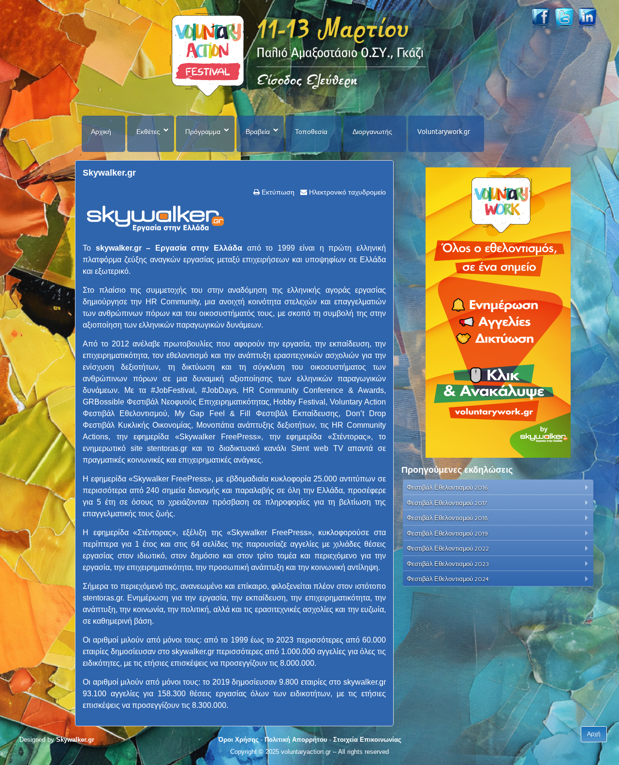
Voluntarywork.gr (443, 131)
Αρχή (594, 734)
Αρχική (101, 131)
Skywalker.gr (109, 173)
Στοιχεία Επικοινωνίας (367, 739)
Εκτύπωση (277, 192)
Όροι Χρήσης (238, 739)
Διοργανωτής (372, 131)
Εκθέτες (148, 131)
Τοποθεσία (311, 131)
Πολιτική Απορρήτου (296, 739)
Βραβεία (258, 131)
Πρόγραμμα (203, 131)
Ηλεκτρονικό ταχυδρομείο (346, 192)
